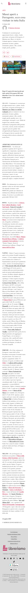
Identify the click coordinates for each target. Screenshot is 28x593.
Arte (4, 10)
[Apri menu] (26, 3)
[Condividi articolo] (3, 52)
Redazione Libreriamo (15, 28)
